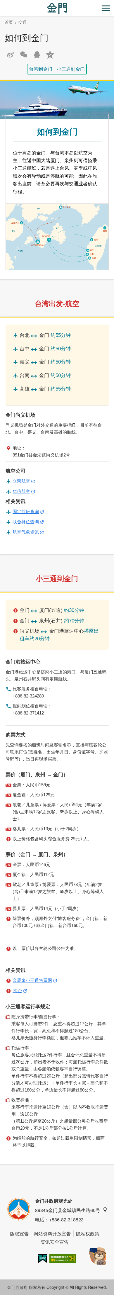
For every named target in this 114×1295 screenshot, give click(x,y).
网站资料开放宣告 (52, 1233)
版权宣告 (19, 1233)
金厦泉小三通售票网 (32, 980)
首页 (9, 22)
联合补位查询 (26, 521)
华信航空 (21, 491)
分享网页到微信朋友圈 (24, 54)
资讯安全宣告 (55, 1241)
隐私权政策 (87, 1233)
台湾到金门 (40, 69)
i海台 (17, 990)
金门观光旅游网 (57, 8)
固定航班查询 (26, 511)
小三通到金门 (71, 69)
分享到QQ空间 (50, 54)
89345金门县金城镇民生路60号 (67, 1210)
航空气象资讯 (26, 531)
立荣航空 (21, 480)
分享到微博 (10, 54)
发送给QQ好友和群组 (37, 54)
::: (2, 3)
